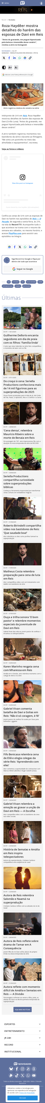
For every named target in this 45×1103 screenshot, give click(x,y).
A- (16, 67)
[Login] (41, 3)
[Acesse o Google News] (24, 57)
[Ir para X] (22, 1075)
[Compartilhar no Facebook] (9, 57)
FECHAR (22, 1098)
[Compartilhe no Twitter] (4, 57)
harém (40, 282)
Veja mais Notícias (22, 1010)
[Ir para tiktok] (16, 1075)
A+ (10, 67)
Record (4, 20)
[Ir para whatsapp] (28, 1075)
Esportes (9, 1024)
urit (22, 282)
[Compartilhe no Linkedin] (14, 57)
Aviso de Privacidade (27, 1093)
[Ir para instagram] (22, 1069)
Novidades (12, 20)
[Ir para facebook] (16, 1069)
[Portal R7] (22, 3)
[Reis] (22, 10)
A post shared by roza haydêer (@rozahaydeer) (22, 207)
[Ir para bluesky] (11, 1069)
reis (9, 282)
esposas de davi (8, 286)
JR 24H (7, 1037)
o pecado (16, 282)
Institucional (12, 1051)
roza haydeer (31, 282)
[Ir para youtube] (33, 1075)
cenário (17, 286)
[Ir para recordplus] (11, 1075)
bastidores (26, 286)
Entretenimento (14, 1031)
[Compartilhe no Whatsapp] (19, 57)
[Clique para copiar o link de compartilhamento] (30, 57)
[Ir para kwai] (28, 1069)
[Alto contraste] (4, 67)
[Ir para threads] (33, 1069)
